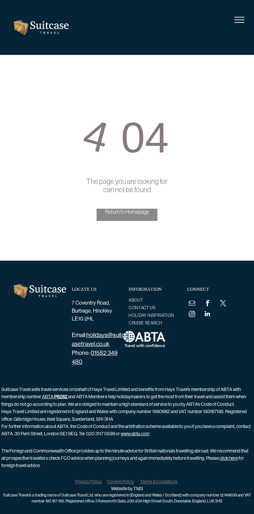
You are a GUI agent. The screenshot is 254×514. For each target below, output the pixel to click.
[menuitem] (153, 300)
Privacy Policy (88, 481)
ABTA (55, 396)
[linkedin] (207, 314)
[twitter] (223, 303)
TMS (138, 488)
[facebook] (207, 303)
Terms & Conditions (159, 481)
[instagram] (191, 314)
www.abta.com (135, 433)
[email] (191, 303)
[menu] (239, 19)
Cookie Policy (120, 481)
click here (229, 458)
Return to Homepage (127, 212)
